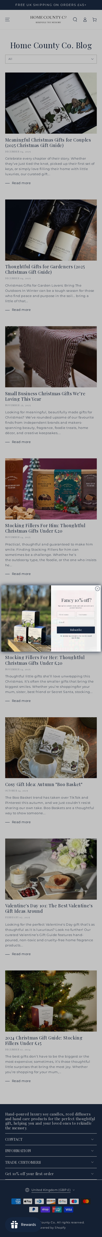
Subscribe (76, 630)
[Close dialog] (97, 588)
